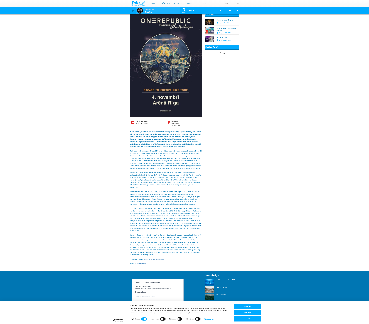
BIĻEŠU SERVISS (140, 263)
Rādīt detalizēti (209, 319)
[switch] (163, 319)
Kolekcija (178, 3)
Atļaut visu (247, 306)
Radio (153, 3)
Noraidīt (247, 319)
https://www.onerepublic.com (154, 259)
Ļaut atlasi (247, 312)
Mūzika (165, 3)
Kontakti (191, 3)
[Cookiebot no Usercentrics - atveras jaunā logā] (117, 320)
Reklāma (203, 3)
